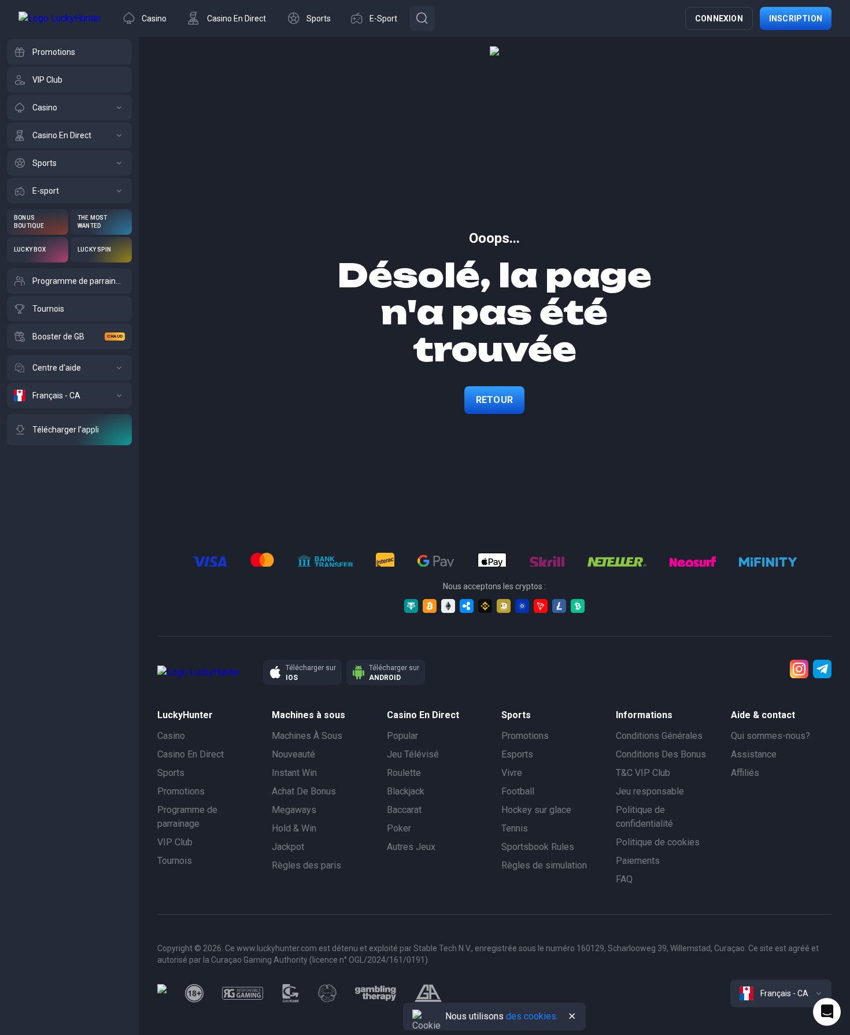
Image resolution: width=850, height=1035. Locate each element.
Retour (494, 399)
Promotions (181, 791)
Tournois (174, 860)
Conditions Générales (659, 735)
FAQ (624, 879)
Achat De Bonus (304, 791)
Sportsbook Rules (537, 846)
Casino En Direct (190, 754)
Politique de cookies (658, 842)
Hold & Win (294, 828)
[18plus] (194, 993)
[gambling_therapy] (375, 993)
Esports (517, 754)
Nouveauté (293, 754)
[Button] (422, 18)
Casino (171, 735)
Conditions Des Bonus (661, 754)
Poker (399, 828)
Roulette (404, 772)
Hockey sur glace (536, 809)
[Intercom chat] (827, 1012)
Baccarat (404, 809)
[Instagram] (799, 669)
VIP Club (175, 842)
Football (517, 791)
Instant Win (294, 772)
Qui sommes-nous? (770, 735)
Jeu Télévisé (413, 754)
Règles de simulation (544, 865)
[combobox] (780, 993)
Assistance (754, 754)
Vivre (511, 772)
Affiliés (745, 772)
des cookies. (532, 1016)
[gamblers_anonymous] (428, 993)
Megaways (294, 809)
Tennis (514, 828)
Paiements (638, 860)
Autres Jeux (411, 846)
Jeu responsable (650, 791)
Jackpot (288, 846)
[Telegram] (822, 669)
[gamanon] (327, 993)
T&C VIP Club (643, 772)
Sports (170, 772)
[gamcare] (291, 993)
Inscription (795, 18)
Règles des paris (306, 865)
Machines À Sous (307, 735)
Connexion (719, 18)
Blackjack (405, 791)
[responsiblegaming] (242, 993)
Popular (402, 735)
